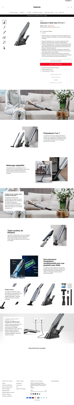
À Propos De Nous (38, 12)
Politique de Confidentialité (7, 385)
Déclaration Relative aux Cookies (8, 392)
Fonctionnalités (56, 74)
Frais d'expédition (43, 27)
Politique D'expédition (6, 388)
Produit (22, 12)
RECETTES (61, 12)
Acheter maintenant (56, 64)
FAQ (56, 12)
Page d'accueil (14, 12)
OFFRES (29, 12)
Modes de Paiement (5, 390)
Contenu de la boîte (56, 82)
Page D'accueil (19, 383)
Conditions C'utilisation (6, 394)
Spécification (56, 77)
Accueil (41, 20)
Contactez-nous (19, 385)
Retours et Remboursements (7, 387)
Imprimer (3, 383)
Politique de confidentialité (7, 396)
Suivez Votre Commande (20, 388)
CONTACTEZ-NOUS (49, 12)
